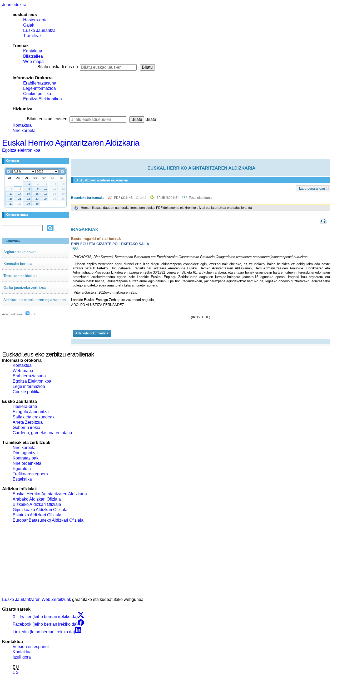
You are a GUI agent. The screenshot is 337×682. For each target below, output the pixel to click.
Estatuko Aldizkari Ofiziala (37, 515)
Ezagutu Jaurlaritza (31, 411)
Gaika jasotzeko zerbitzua (24, 287)
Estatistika (22, 479)
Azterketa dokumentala (91, 333)
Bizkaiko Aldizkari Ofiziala (37, 504)
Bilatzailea (33, 56)
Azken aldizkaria (12, 314)
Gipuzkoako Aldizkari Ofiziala (40, 509)
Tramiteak (32, 35)
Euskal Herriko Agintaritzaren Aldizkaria (70, 142)
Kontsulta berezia (17, 263)
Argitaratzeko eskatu (20, 252)
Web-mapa (33, 61)
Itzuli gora (22, 657)
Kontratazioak (25, 458)
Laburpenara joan (312, 188)
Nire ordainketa (27, 463)
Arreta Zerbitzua (28, 422)
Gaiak (28, 25)
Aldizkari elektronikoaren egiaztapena (34, 300)
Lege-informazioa (39, 88)
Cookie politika (37, 93)
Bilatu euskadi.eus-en (57, 67)
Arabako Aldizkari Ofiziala (37, 499)
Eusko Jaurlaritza (39, 30)
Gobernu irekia (26, 427)
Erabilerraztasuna (39, 83)
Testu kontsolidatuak (20, 276)
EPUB (167, 198)
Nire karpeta (24, 130)
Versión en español (31, 646)
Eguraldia (22, 468)
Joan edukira (14, 4)
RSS (33, 314)
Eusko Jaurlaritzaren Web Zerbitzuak (36, 599)
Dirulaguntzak (26, 453)
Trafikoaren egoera (30, 474)
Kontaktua (32, 51)
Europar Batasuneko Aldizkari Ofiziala (48, 520)
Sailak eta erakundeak (33, 417)
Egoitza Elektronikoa (42, 99)
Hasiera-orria (35, 20)
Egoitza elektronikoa (21, 150)
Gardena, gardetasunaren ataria (42, 433)
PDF (130, 198)
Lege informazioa (29, 386)
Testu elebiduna (200, 198)
